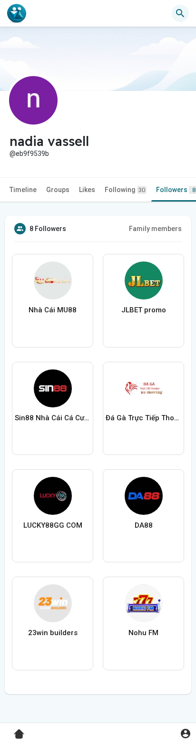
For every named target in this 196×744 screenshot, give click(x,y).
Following (125, 189)
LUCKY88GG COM (52, 525)
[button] (185, 733)
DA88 (144, 525)
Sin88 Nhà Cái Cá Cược (52, 418)
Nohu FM (143, 632)
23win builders (53, 632)
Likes (87, 189)
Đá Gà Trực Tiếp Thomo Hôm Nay (143, 418)
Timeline (23, 189)
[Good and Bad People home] (16, 13)
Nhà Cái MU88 (53, 310)
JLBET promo (143, 310)
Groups (57, 189)
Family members (155, 228)
